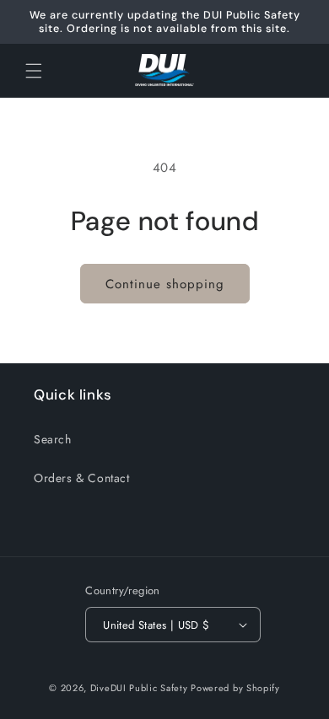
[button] (33, 70)
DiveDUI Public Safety (139, 688)
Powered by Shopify (235, 688)
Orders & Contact (82, 477)
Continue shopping (164, 284)
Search (53, 439)
